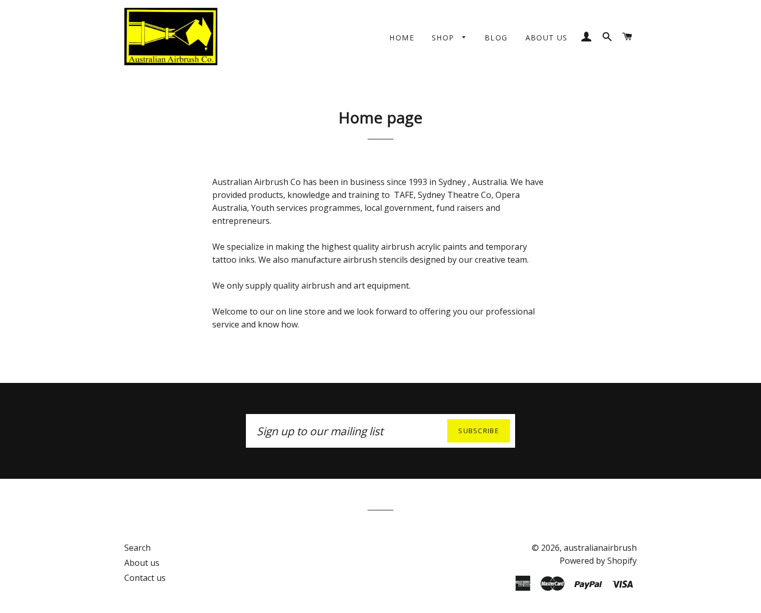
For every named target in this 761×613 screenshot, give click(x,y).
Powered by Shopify (598, 560)
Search (137, 547)
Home (401, 37)
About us (546, 37)
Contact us (145, 577)
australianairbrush (600, 547)
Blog (496, 37)
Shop (444, 37)
